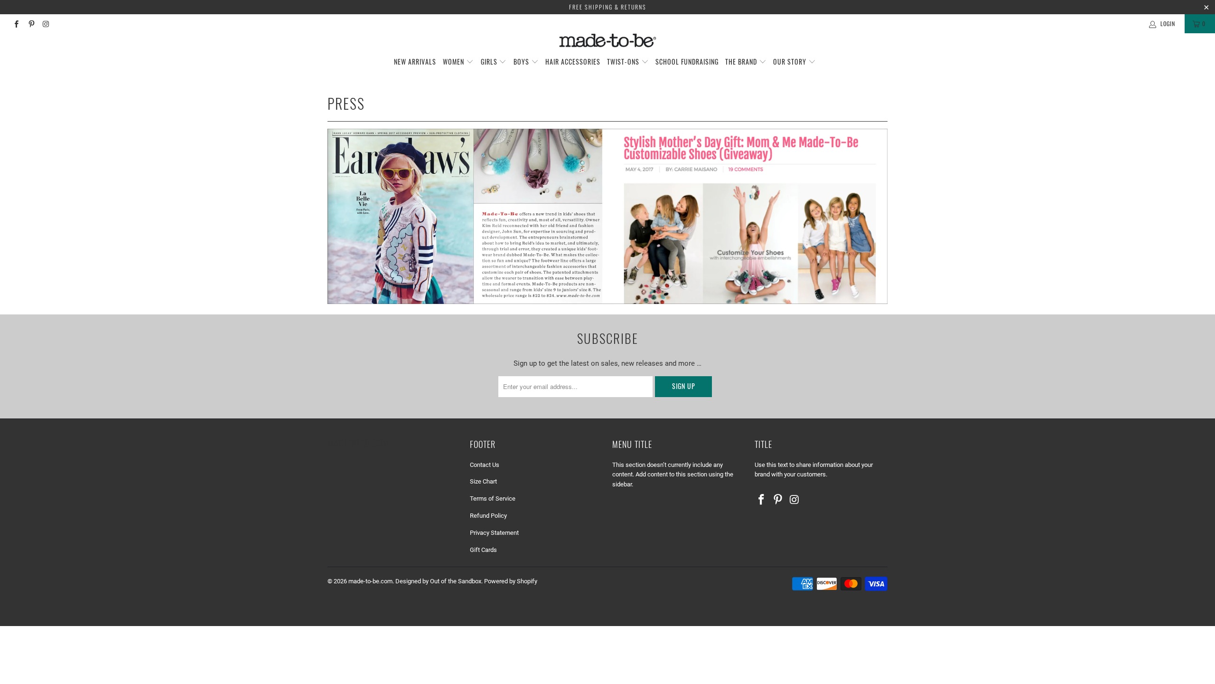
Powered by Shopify (510, 581)
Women (454, 61)
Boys (522, 61)
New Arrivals (415, 61)
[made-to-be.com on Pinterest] (31, 23)
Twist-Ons (624, 61)
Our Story (790, 61)
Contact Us (484, 464)
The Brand (742, 61)
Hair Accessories (572, 61)
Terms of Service (492, 498)
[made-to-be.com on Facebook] (16, 23)
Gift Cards (483, 549)
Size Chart (483, 481)
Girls (490, 61)
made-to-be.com (370, 581)
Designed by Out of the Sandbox (438, 581)
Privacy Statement (494, 532)
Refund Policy (488, 515)
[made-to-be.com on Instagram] (46, 23)
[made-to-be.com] (607, 40)
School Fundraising (687, 61)
